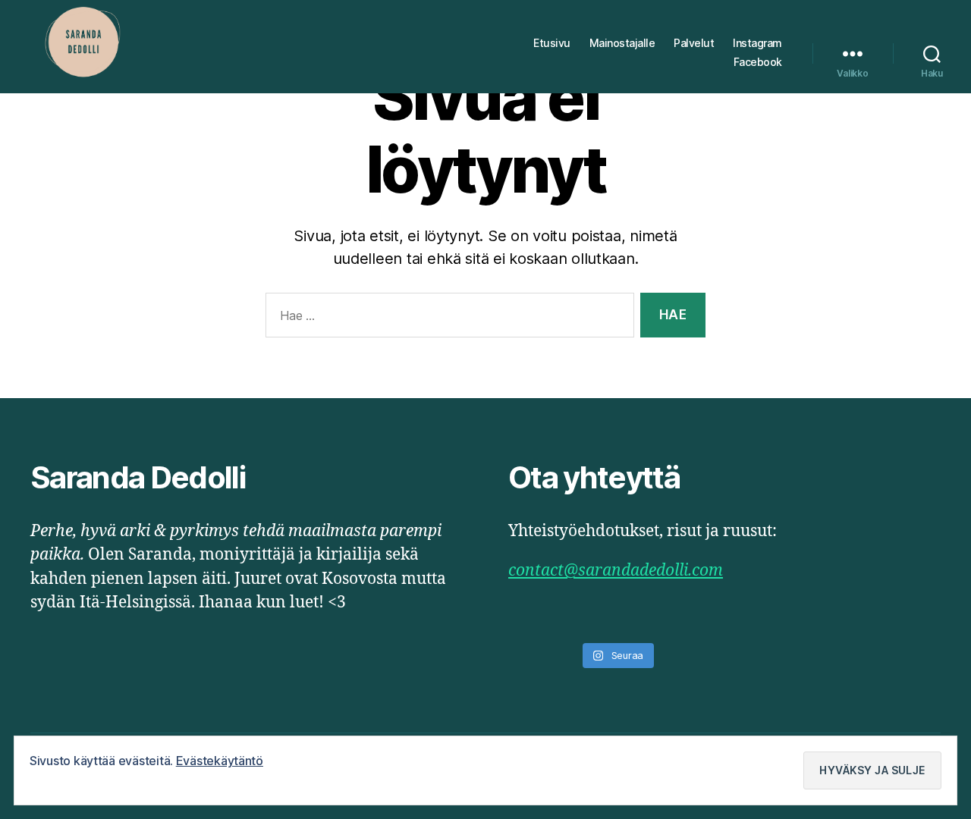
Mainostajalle (622, 43)
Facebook (758, 62)
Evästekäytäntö (219, 760)
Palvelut (694, 43)
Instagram (757, 43)
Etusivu (551, 43)
